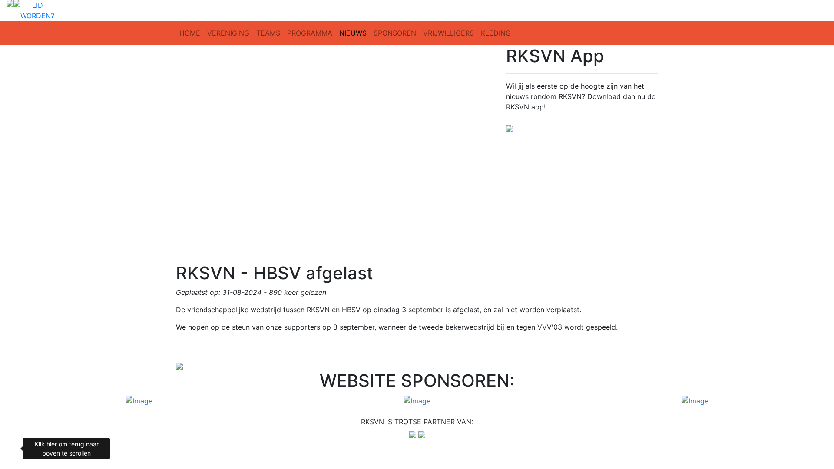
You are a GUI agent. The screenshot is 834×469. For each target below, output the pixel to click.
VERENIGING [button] (228, 33)
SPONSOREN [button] (395, 33)
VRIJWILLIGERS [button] (448, 33)
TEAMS (268, 33)
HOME (189, 33)
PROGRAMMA (309, 33)
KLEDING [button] (496, 33)
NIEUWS (353, 33)
